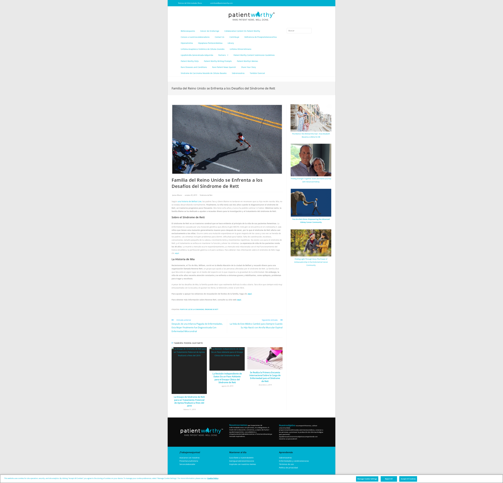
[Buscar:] (299, 30)
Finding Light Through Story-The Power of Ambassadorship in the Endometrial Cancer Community (311, 262)
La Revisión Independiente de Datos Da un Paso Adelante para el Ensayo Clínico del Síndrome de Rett (227, 378)
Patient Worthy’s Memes (247, 61)
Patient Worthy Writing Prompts (218, 61)
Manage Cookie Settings (367, 479)
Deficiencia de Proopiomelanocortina (260, 37)
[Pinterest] (319, 3)
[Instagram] (310, 3)
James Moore (177, 195)
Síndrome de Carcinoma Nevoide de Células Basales (204, 73)
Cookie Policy (212, 478)
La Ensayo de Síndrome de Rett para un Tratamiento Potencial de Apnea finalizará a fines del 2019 (189, 401)
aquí (177, 253)
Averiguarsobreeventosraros (241, 461)
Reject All (389, 479)
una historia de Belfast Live (189, 201)
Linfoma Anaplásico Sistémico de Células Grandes (203, 49)
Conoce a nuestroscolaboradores (195, 37)
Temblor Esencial (257, 73)
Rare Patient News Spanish (224, 67)
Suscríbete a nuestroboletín (241, 457)
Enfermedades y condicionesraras (294, 461)
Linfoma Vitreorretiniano (240, 49)
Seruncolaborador (187, 464)
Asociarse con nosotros (189, 457)
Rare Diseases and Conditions (194, 67)
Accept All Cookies (408, 479)
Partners (222, 55)
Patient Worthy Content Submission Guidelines (254, 55)
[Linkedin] (314, 3)
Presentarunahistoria (188, 461)
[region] (251, 478)
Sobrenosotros (238, 73)
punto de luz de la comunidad (192, 309)
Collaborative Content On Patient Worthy (242, 31)
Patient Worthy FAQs (190, 61)
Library (231, 43)
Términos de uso (286, 464)
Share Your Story (248, 67)
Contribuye (234, 37)
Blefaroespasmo (188, 31)
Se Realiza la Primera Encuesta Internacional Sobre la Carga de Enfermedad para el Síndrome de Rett (265, 377)
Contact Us (219, 37)
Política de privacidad (288, 467)
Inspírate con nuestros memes (242, 464)
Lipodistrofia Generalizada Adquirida (197, 55)
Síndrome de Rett (206, 195)
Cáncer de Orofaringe (209, 31)
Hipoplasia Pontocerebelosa (210, 43)
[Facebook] (306, 3)
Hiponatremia (187, 43)
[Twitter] (323, 3)
